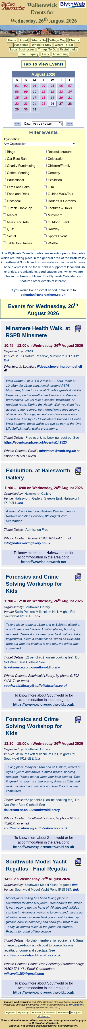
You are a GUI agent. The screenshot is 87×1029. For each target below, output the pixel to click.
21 (70, 97)
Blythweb (10, 1013)
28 (70, 103)
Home (12, 40)
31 (34, 109)
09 (26, 91)
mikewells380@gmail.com (24, 973)
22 (17, 103)
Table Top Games (19, 243)
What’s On (38, 40)
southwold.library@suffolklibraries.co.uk (35, 685)
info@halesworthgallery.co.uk (27, 543)
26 (52, 103)
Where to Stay (41, 44)
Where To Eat (64, 44)
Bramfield (36, 1013)
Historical (14, 201)
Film (51, 187)
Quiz (10, 229)
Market (12, 215)
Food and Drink (18, 194)
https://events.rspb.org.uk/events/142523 (35, 442)
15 (17, 97)
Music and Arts (18, 222)
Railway (53, 229)
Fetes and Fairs (18, 187)
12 (52, 91)
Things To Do (47, 49)
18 (43, 97)
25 (43, 103)
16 (26, 97)
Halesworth (49, 1013)
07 (70, 85)
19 (52, 97)
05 (52, 85)
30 (26, 109)
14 (70, 91)
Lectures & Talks (60, 208)
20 (61, 97)
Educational (15, 180)
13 (61, 91)
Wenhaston (43, 1016)
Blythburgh (23, 1013)
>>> (69, 123)
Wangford (76, 1013)
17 (34, 97)
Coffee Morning (18, 173)
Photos (74, 40)
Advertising (60, 54)
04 (43, 85)
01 (17, 85)
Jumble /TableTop (19, 208)
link (6, 360)
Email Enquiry (28, 54)
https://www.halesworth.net (43, 562)
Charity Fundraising (21, 166)
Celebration (56, 158)
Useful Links (68, 49)
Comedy (54, 173)
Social (11, 236)
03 (34, 85)
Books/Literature (60, 152)
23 (26, 103)
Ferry (45, 54)
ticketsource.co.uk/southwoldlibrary (32, 667)
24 (34, 103)
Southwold (63, 1013)
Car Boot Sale (17, 158)
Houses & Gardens (62, 201)
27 (61, 103)
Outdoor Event (58, 222)
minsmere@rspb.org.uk (57, 451)
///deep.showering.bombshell (59, 366)
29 (17, 109)
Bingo (11, 152)
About (24, 40)
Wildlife (53, 243)
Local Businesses (22, 49)
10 (34, 91)
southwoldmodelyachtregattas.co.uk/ (32, 955)
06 (61, 85)
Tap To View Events (43, 64)
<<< (17, 123)
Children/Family (59, 166)
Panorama (21, 44)
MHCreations (76, 1004)
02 (26, 85)
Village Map (57, 40)
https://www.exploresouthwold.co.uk (43, 704)
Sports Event (57, 236)
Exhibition (55, 180)
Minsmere (55, 215)
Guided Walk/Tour (60, 194)
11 (43, 91)
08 (17, 91)
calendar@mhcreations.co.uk (43, 294)
